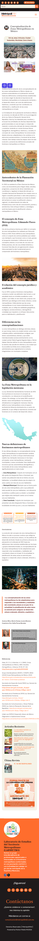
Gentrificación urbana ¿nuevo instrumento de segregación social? (24, 739)
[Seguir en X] (5, 3)
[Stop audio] (9, 85)
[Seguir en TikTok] (17, 3)
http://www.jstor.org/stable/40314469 (15, 669)
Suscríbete (30, 2)
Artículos (21, 38)
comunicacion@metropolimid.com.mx (19, 920)
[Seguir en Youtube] (15, 3)
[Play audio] (4, 85)
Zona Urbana (27, 40)
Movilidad (18, 40)
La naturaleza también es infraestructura (22, 730)
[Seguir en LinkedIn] (11, 3)
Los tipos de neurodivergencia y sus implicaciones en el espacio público (24, 748)
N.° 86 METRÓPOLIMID (23, 764)
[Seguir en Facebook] (3, 3)
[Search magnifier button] (36, 6)
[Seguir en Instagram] (9, 3)
